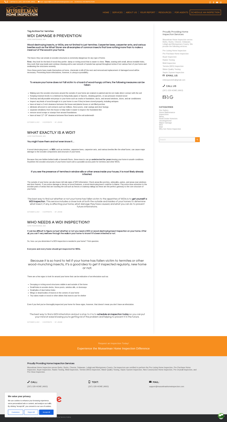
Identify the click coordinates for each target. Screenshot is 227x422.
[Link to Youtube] (217, 2)
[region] (31, 404)
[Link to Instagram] (221, 2)
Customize (16, 412)
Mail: (156, 382)
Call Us (171, 86)
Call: (34, 382)
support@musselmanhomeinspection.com (166, 386)
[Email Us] (164, 75)
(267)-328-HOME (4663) (173, 90)
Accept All (46, 412)
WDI (44, 39)
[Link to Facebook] (213, 2)
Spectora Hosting (65, 417)
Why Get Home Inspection (170, 129)
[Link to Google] (210, 2)
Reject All (31, 412)
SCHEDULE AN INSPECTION (84, 2)
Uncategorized (165, 121)
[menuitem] (106, 12)
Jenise (59, 122)
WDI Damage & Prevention (54, 36)
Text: (95, 382)
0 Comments (47, 122)
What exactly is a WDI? (51, 133)
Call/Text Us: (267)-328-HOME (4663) (22, 2)
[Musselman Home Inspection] (22, 12)
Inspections (164, 114)
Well (161, 127)
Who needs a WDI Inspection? (58, 222)
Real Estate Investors (168, 119)
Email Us (172, 75)
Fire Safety (163, 110)
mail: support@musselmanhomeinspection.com (56, 2)
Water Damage (165, 123)
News (161, 117)
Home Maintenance (34, 39)
